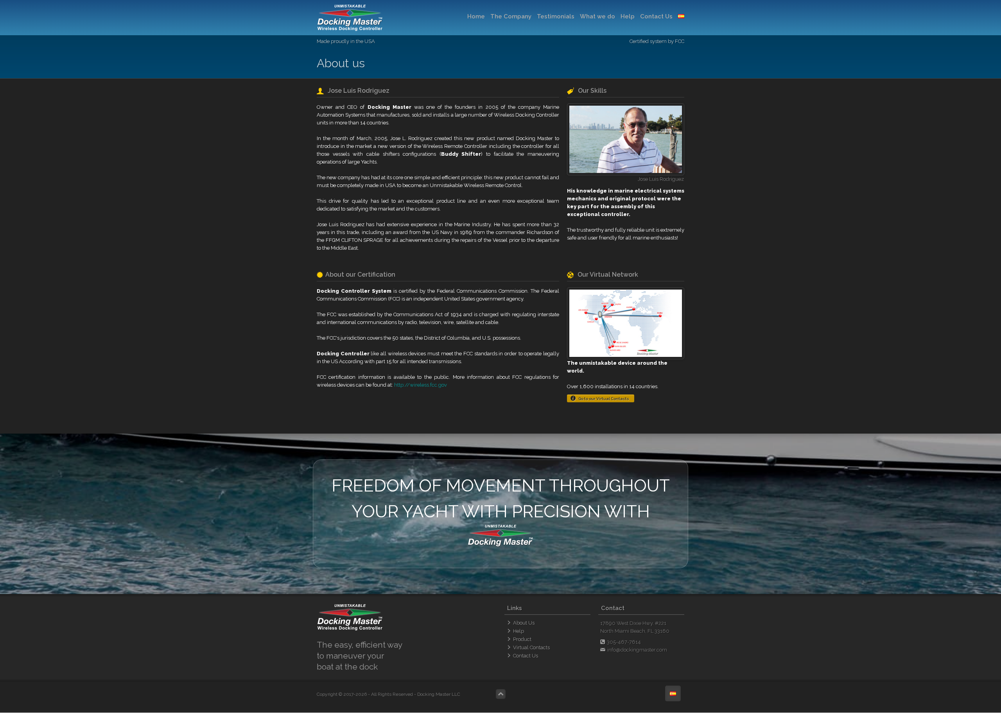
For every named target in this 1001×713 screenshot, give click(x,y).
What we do (597, 16)
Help (628, 16)
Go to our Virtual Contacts (603, 398)
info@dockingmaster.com (637, 650)
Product (522, 639)
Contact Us (656, 16)
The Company (510, 16)
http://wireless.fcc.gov (420, 385)
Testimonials (555, 16)
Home (476, 16)
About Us (524, 623)
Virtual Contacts (531, 647)
